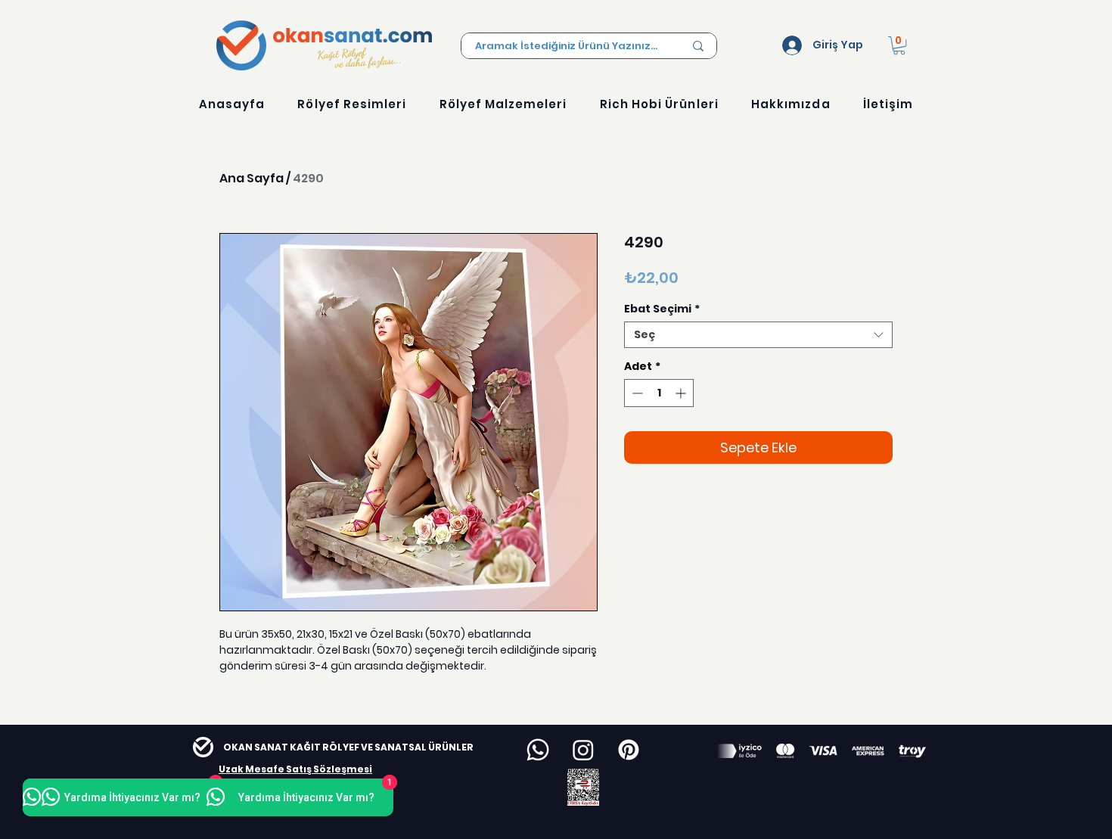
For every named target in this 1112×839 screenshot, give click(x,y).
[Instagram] (583, 749)
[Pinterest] (628, 749)
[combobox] (758, 335)
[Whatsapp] (537, 749)
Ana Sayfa (251, 178)
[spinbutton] (658, 393)
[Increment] (681, 393)
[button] (899, 45)
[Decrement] (635, 393)
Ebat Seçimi (662, 309)
